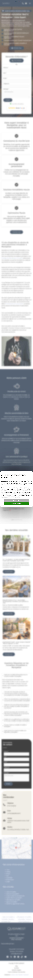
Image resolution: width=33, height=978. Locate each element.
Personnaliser (16, 500)
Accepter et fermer (16, 503)
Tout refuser (18, 1)
